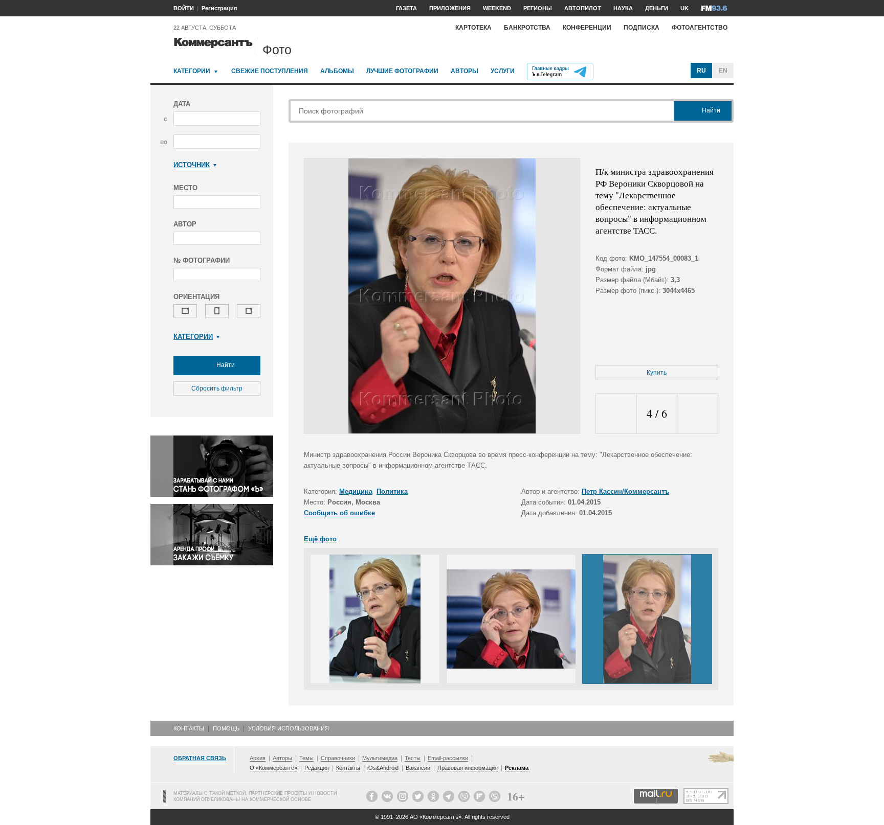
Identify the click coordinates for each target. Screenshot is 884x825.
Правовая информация (467, 768)
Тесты (413, 758)
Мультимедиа (379, 758)
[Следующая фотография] (697, 414)
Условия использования (288, 728)
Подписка (641, 27)
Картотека (473, 27)
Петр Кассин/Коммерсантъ (625, 491)
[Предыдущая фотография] (616, 414)
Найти (225, 365)
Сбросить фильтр (216, 388)
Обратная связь (199, 758)
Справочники (338, 758)
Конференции (587, 27)
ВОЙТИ (183, 8)
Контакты (188, 728)
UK (684, 8)
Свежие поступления (269, 71)
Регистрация (219, 8)
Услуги (503, 71)
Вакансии (418, 768)
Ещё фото (320, 539)
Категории (191, 71)
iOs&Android (383, 768)
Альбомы (337, 71)
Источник (191, 165)
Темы (306, 758)
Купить (657, 372)
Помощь (226, 728)
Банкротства (527, 27)
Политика (392, 491)
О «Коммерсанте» (273, 768)
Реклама (516, 768)
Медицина (355, 491)
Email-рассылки (448, 758)
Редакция (316, 768)
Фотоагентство (699, 27)
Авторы (464, 71)
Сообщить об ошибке (339, 513)
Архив (258, 758)
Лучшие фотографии (402, 71)
